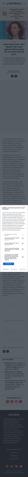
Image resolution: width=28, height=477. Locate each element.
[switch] (22, 238)
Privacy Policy (22, 269)
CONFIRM (8, 263)
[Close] (25, 208)
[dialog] (14, 238)
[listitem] (14, 235)
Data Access (14, 269)
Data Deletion (5, 269)
